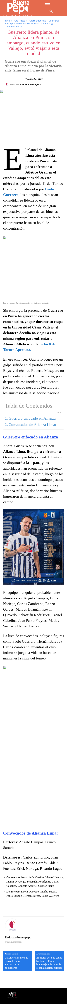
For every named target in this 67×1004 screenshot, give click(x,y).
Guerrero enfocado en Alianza (32, 418)
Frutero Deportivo (37, 20)
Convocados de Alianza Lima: (32, 424)
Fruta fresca (19, 20)
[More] (59, 907)
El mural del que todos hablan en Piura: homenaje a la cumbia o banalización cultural (49, 962)
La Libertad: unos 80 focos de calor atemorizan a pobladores (16, 962)
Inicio (7, 20)
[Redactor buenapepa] (7, 84)
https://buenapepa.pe (13, 942)
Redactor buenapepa (30, 84)
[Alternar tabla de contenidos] (57, 412)
